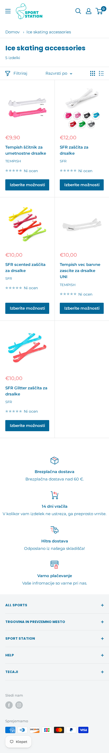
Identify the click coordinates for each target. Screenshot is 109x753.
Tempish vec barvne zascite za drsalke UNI (80, 270)
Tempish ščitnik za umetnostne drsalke (25, 150)
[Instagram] (19, 705)
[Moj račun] (88, 11)
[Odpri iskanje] (78, 11)
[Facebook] (9, 705)
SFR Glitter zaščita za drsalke (26, 390)
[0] (99, 11)
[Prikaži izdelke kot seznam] (101, 73)
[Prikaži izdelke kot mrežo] (92, 73)
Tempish (13, 161)
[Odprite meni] (8, 11)
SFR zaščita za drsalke (74, 150)
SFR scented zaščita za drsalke (25, 267)
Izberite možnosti (27, 184)
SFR (63, 161)
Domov (12, 31)
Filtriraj (20, 73)
